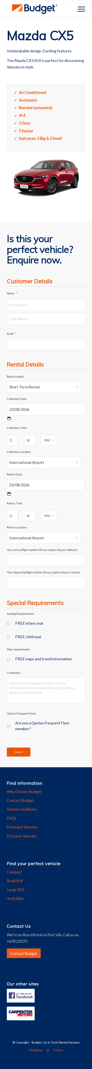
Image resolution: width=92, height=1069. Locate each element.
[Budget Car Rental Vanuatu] (38, 8)
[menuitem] (79, 8)
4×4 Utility (15, 898)
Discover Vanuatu (22, 836)
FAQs (11, 818)
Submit (19, 752)
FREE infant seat (29, 623)
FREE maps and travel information (43, 658)
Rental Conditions (22, 809)
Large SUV (15, 889)
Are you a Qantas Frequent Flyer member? (42, 726)
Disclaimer (36, 1050)
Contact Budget (20, 800)
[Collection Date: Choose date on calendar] (9, 418)
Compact (14, 872)
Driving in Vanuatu (22, 827)
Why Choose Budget (24, 791)
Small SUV (15, 880)
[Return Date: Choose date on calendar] (9, 494)
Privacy (58, 1050)
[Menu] (79, 8)
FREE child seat (28, 636)
